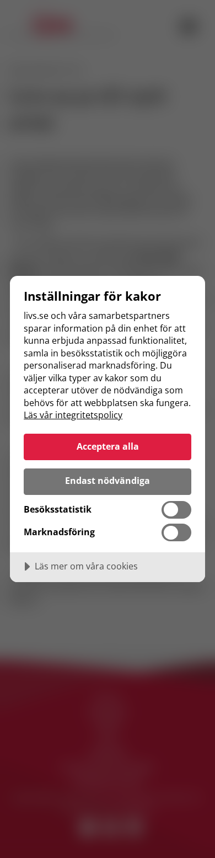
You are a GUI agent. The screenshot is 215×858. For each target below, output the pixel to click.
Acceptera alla (108, 446)
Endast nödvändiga (107, 481)
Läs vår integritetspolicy (73, 415)
